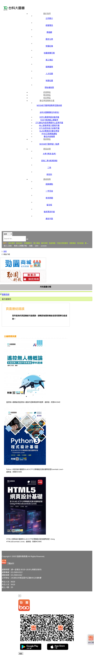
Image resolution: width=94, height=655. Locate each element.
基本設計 (19, 243)
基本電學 (11, 243)
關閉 (20, 654)
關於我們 (47, 14)
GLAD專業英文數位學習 (49, 131)
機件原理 (44, 243)
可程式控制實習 (62, 243)
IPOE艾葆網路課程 (49, 134)
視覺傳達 (72, 243)
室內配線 (80, 243)
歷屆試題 (47, 149)
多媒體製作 (28, 243)
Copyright (6, 556)
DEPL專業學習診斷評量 (49, 117)
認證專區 (47, 92)
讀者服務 (47, 179)
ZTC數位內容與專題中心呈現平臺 (49, 123)
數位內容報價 (49, 136)
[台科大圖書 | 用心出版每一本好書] (15, 8)
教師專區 (47, 139)
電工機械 (36, 243)
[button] (8, 562)
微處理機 (52, 243)
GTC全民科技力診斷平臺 (49, 128)
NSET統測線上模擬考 (49, 120)
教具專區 (47, 95)
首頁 (5, 251)
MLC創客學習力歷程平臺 (49, 125)
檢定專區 (47, 98)
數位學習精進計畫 (47, 101)
